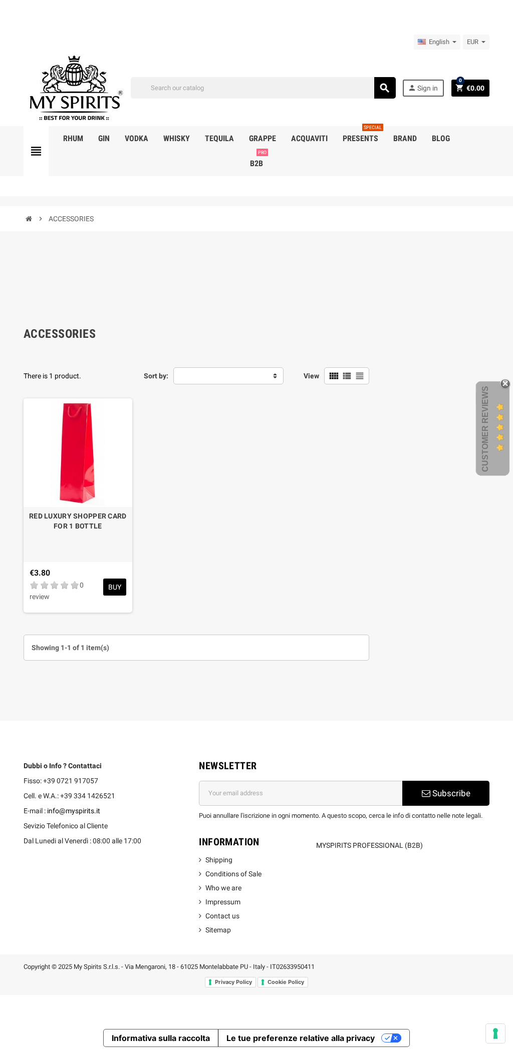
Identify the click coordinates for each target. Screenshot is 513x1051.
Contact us (222, 916)
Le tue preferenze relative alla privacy (300, 1038)
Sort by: (156, 376)
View (311, 376)
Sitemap (218, 930)
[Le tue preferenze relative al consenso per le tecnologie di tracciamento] (495, 1033)
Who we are (223, 888)
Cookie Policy (286, 981)
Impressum (222, 902)
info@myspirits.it (73, 811)
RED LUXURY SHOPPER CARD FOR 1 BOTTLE (77, 521)
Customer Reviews (485, 429)
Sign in (423, 88)
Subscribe (450, 793)
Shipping (218, 860)
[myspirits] (74, 87)
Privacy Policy (233, 981)
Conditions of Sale (233, 874)
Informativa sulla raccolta (161, 1038)
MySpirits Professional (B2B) (369, 845)
